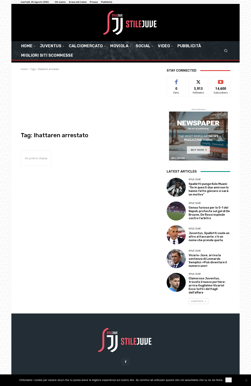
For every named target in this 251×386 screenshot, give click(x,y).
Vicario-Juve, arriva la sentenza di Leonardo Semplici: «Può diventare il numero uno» (208, 260)
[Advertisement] (89, 101)
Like (176, 79)
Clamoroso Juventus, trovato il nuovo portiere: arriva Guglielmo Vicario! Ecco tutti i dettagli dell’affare (207, 285)
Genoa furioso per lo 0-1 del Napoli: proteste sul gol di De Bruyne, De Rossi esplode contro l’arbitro (209, 213)
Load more (197, 301)
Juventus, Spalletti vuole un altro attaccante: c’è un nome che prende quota (209, 236)
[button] (225, 50)
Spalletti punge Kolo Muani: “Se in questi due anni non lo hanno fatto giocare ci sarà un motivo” (209, 189)
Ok (228, 379)
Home (24, 69)
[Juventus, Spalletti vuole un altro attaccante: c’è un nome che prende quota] (176, 234)
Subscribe (221, 79)
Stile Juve (195, 179)
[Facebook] (125, 362)
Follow (198, 79)
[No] (246, 380)
